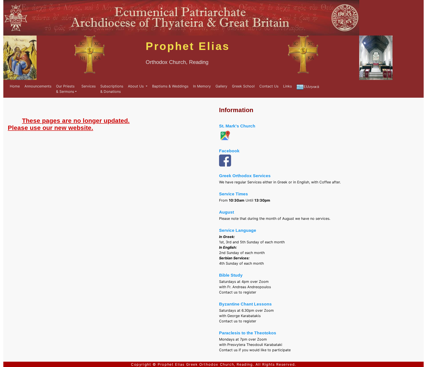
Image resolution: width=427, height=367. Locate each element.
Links (287, 86)
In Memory (202, 86)
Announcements (37, 86)
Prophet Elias (188, 46)
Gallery (221, 86)
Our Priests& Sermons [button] (65, 89)
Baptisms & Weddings (170, 86)
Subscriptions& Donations (111, 89)
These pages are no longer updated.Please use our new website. (69, 124)
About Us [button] (136, 86)
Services (88, 86)
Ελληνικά (311, 86)
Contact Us (268, 86)
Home (15, 86)
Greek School (243, 86)
